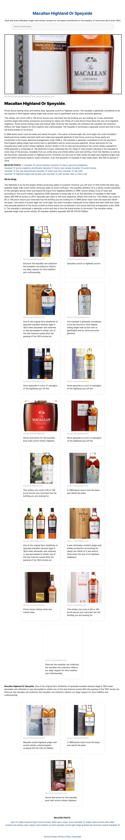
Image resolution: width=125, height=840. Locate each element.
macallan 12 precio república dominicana (23, 168)
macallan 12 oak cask (73, 171)
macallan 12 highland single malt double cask (25, 174)
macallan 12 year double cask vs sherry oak (67, 174)
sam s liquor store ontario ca (37, 825)
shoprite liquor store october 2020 (40, 822)
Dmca (46, 836)
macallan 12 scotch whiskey (37, 165)
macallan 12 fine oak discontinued (20, 171)
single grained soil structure (88, 825)
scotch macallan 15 (111, 825)
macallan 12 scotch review (84, 168)
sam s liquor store (65, 822)
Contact (53, 836)
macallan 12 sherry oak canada (57, 168)
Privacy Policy (64, 836)
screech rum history (14, 825)
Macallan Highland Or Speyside (62, 13)
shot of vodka (17, 822)
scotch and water (106, 822)
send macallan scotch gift (63, 825)
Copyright (76, 836)
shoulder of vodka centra (86, 822)
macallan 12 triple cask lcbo (49, 171)
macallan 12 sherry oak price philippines (69, 165)
